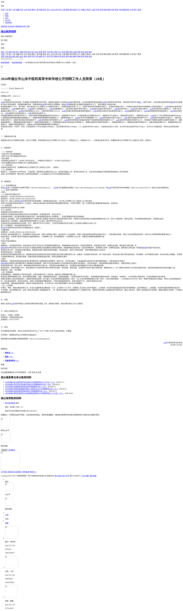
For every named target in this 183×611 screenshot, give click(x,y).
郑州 (44, 52)
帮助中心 (33, 472)
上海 (52, 10)
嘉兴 (90, 52)
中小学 (7, 20)
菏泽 (37, 56)
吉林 (112, 10)
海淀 (86, 52)
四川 (21, 10)
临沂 (21, 56)
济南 (78, 52)
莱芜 (67, 56)
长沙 (37, 52)
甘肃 (101, 10)
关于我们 (4, 472)
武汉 (33, 52)
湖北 (44, 10)
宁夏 (120, 10)
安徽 (40, 10)
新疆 (109, 10)
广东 (6, 10)
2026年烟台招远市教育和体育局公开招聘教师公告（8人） (26, 391)
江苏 (14, 10)
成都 (21, 52)
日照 (59, 56)
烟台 (14, 56)
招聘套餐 (18, 26)
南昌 (71, 52)
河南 (29, 10)
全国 (2, 10)
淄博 (29, 56)
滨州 (33, 56)
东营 (48, 56)
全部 (2, 56)
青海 (116, 10)
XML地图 (85, 476)
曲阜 (71, 56)
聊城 (56, 56)
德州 (25, 56)
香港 (139, 10)
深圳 (10, 52)
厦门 (17, 52)
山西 (93, 10)
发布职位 (11, 26)
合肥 (75, 52)
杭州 (14, 52)
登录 (24, 26)
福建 (17, 10)
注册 (28, 26)
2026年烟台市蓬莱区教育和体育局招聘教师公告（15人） (26, 387)
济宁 (44, 56)
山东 (25, 10)
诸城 (78, 56)
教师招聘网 (5, 62)
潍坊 (17, 56)
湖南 (33, 10)
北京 (48, 10)
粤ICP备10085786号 (62, 476)
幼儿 (6, 18)
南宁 (52, 52)
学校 (6, 16)
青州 (82, 56)
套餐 (6, 523)
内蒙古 (83, 10)
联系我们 (18, 472)
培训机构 (8, 22)
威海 (40, 56)
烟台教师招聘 (8, 31)
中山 (59, 52)
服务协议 (11, 472)
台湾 (131, 10)
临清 (90, 56)
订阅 (6, 515)
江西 (63, 10)
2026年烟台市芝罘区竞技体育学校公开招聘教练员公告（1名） (28, 384)
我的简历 (4, 26)
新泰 (86, 56)
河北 (59, 10)
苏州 (25, 52)
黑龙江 (89, 10)
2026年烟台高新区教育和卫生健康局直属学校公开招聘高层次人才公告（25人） (34, 393)
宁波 (48, 52)
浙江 (10, 10)
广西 (37, 10)
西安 (40, 52)
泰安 (63, 56)
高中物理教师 (10, 403)
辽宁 (78, 10)
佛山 (2, 52)
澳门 (135, 10)
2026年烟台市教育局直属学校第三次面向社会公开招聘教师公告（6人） (31, 389)
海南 (105, 10)
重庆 (75, 10)
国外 (128, 10)
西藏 (124, 10)
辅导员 (3, 248)
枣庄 (52, 56)
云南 (56, 10)
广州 (6, 52)
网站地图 (93, 476)
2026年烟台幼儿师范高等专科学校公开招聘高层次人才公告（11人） (30, 382)
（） (9, 353)
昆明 (67, 52)
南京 (29, 52)
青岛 (82, 52)
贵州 (71, 10)
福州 (56, 52)
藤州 (75, 56)
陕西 (67, 10)
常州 (63, 52)
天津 (97, 10)
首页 (6, 14)
